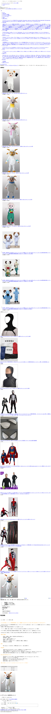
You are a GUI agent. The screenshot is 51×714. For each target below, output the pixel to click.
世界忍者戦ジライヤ (15, 44)
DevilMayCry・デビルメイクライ (18, 47)
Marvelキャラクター (5, 35)
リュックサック (15, 58)
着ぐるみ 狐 (40, 56)
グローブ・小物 (34, 29)
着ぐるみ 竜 (39, 55)
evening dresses (2, 713)
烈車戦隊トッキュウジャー (19, 28)
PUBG (22, 48)
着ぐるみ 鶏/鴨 (11, 57)
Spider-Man (4, 13)
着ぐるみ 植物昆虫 (18, 57)
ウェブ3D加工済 (14, 20)
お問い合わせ (4, 18)
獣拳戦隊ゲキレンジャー (22, 27)
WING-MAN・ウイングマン (45, 44)
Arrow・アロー (13, 37)
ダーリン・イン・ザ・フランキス (21, 43)
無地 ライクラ (26, 51)
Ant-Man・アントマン (13, 32)
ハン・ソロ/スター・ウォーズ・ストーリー (35, 43)
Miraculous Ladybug (47, 43)
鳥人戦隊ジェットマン (46, 24)
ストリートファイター (41, 48)
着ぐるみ (12, 8)
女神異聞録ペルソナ (6, 42)
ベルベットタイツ (6, 51)
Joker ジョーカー (37, 37)
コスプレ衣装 (7, 8)
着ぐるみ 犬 (18, 56)
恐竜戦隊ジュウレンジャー (7, 25)
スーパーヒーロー (5, 16)
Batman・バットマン (20, 37)
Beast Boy (26, 37)
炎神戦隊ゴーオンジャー (31, 27)
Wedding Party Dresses (9, 713)
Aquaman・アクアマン (7, 37)
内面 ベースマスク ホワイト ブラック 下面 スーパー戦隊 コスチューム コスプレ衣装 (15, 336)
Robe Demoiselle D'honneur (29, 713)
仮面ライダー (5, 24)
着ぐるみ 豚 (23, 56)
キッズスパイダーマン (13, 21)
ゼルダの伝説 (26, 48)
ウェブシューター (29, 21)
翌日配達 (4, 61)
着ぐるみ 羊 (16, 65)
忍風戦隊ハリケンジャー (23, 26)
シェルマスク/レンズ (36, 21)
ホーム (3, 12)
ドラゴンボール (38, 42)
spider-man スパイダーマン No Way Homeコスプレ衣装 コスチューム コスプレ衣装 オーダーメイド (17, 519)
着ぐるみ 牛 (14, 55)
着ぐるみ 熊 (13, 56)
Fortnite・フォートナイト (34, 47)
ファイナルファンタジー (43, 47)
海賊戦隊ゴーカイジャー (9, 28)
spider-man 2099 (34, 20)
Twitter (3, 17)
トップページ (6, 65)
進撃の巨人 (9, 44)
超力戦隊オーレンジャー (25, 25)
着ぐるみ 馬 (45, 55)
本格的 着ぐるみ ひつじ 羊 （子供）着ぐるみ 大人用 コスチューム (14, 93)
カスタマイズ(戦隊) (5, 14)
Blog (20, 709)
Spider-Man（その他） (21, 21)
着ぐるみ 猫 (29, 56)
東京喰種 (24, 42)
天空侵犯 (20, 44)
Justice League (31, 37)
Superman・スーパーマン (21, 38)
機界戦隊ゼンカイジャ (27, 29)
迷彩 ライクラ (37, 51)
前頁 (13, 699)
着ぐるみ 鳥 (35, 56)
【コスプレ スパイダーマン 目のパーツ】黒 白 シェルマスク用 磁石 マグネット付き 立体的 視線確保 (18, 440)
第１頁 (10, 699)
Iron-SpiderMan (19, 20)
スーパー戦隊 (4, 30)
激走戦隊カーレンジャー (34, 25)
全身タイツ (16, 8)
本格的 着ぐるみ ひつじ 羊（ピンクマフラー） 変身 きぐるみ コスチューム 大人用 (17, 146)
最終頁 (16, 699)
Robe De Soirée (36, 713)
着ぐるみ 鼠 (5, 55)
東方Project (13, 43)
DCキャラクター (5, 40)
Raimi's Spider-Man (41, 20)
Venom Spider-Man (5, 21)
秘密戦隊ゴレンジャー (30, 24)
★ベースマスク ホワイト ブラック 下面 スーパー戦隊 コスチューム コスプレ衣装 (14, 388)
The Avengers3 (19, 33)
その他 (5, 52)
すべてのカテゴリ (3, 64)
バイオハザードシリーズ (7, 47)
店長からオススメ (5, 62)
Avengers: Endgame (6, 32)
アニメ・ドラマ (5, 45)
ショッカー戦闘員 (11, 24)
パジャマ (10, 58)
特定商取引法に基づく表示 (5, 709)
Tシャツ (18, 55)
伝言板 (25, 709)
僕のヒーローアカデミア (30, 42)
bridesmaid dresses (16, 713)
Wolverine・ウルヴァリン (26, 33)
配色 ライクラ (32, 51)
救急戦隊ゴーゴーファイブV (14, 26)
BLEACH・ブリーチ (18, 42)
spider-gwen (30, 20)
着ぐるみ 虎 (29, 55)
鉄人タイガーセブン (26, 44)
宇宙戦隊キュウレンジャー (39, 28)
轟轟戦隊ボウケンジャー (13, 27)
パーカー (9, 55)
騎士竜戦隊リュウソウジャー (20, 24)
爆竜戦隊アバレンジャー (33, 26)
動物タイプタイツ (20, 51)
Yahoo (22, 709)
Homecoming (25, 20)
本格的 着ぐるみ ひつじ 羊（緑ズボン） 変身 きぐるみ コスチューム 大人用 (16, 226)
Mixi (18, 709)
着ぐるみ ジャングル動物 (35, 57)
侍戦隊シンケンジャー (40, 27)
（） (1, 10)
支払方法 (12, 709)
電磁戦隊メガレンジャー (44, 25)
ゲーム (3, 49)
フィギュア (20, 8)
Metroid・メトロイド (6, 48)
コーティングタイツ (13, 51)
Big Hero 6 (12, 42)
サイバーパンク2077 (33, 48)
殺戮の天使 (4, 44)
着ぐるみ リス (23, 55)
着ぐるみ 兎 (34, 55)
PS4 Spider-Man (47, 20)
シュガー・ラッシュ (45, 42)
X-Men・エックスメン (35, 33)
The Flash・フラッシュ (37, 38)
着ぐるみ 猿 (7, 56)
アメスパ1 (4, 20)
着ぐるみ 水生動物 (26, 57)
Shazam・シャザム (30, 38)
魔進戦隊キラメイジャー (9, 29)
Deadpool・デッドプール (39, 32)
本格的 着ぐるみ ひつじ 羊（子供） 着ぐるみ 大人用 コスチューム (14, 119)
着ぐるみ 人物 (43, 57)
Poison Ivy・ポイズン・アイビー (11, 38)
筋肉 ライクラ (43, 51)
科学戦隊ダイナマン (38, 24)
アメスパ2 (8, 20)
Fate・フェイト (26, 47)
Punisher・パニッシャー (12, 33)
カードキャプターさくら (35, 44)
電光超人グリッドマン (19, 29)
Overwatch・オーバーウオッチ (15, 48)
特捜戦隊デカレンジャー (42, 26)
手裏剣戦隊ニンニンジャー (29, 28)
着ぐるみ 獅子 (46, 56)
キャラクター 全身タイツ (6, 15)
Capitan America (31, 32)
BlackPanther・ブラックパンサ (23, 32)
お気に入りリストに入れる (13, 612)
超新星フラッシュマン (16, 25)
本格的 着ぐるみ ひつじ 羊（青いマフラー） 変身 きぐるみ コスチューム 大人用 (17, 199)
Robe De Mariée (21, 713)
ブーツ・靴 (40, 29)
